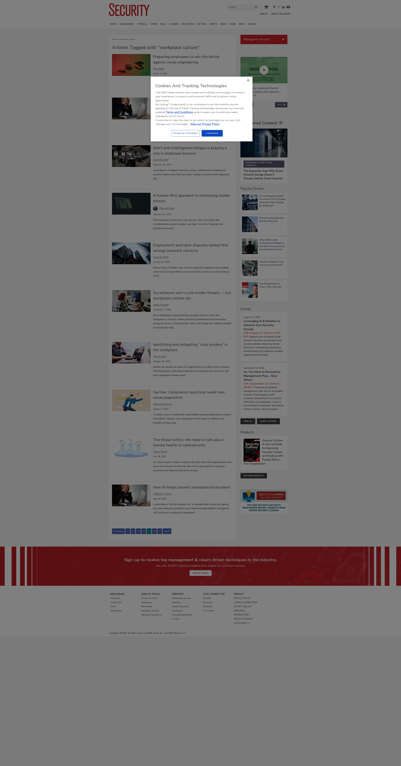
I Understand (212, 133)
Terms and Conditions (179, 112)
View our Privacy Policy (204, 124)
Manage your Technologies (185, 133)
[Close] (248, 80)
